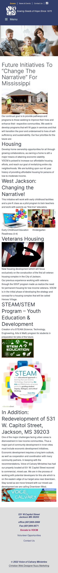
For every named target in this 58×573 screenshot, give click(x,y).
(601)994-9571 (31, 525)
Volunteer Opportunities (29, 535)
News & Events (25, 3)
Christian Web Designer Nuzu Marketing (29, 565)
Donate (13, 3)
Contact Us (38, 3)
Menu (13, 19)
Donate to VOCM (29, 530)
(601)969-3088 (32, 522)
